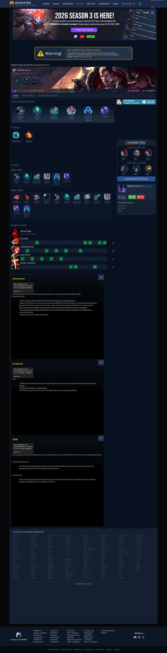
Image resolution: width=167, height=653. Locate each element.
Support (109, 649)
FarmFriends (55, 637)
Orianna (86, 553)
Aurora (15, 559)
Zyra (138, 572)
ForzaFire (54, 640)
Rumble (104, 539)
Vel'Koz (121, 568)
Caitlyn (15, 576)
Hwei (50, 537)
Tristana (122, 547)
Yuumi (139, 555)
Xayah (139, 541)
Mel (67, 568)
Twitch (121, 555)
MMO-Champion (73, 642)
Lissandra (69, 549)
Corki (32, 539)
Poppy (86, 559)
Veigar (121, 566)
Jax (49, 549)
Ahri (14, 537)
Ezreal (32, 555)
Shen (103, 555)
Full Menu (127, 3)
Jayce (50, 551)
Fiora (32, 559)
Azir (14, 562)
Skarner (104, 566)
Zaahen (139, 557)
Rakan (86, 568)
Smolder (104, 568)
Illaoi (50, 539)
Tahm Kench (123, 535)
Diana (32, 543)
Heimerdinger (53, 535)
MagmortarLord (41, 65)
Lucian (68, 553)
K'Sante (51, 557)
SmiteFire (54, 631)
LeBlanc (68, 541)
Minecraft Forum (73, 635)
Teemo (121, 543)
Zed (138, 562)
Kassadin (51, 568)
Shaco (103, 553)
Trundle (122, 549)
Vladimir (122, 578)
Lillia (67, 547)
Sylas (103, 576)
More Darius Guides (48, 95)
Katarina (51, 570)
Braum (15, 572)
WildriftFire (38, 640)
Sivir (102, 563)
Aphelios (16, 553)
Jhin (49, 553)
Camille (15, 578)
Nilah (85, 545)
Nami (85, 535)
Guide (15, 95)
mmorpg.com (89, 631)
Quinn (86, 566)
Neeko (86, 541)
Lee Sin (68, 543)
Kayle (50, 572)
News (115, 3)
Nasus (86, 537)
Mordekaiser (70, 574)
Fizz (31, 562)
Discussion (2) (28, 95)
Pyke (85, 562)
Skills (119, 211)
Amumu (15, 547)
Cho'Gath (33, 537)
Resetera (53, 635)
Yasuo (139, 547)
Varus (121, 562)
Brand (15, 570)
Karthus (51, 566)
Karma (50, 563)
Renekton (87, 578)
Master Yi (69, 566)
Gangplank (34, 566)
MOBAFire (37, 631)
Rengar (103, 535)
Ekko (32, 549)
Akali (14, 539)
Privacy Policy (66, 649)
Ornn (85, 555)
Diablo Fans (88, 637)
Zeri (138, 563)
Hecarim (33, 578)
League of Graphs (40, 633)
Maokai (68, 563)
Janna (50, 545)
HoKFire (104, 633)
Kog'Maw (69, 539)
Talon (121, 539)
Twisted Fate (123, 553)
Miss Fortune (70, 572)
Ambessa (16, 545)
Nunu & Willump (89, 549)
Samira (103, 543)
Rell (85, 574)
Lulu (67, 555)
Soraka (103, 572)
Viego (121, 574)
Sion (102, 562)
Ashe (14, 555)
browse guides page (85, 57)
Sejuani (104, 545)
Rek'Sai (86, 572)
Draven (33, 547)
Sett (102, 551)
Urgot (121, 559)
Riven (103, 537)
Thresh (121, 545)
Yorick (139, 551)
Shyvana (104, 557)
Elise (32, 551)
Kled (67, 537)
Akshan (15, 541)
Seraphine (105, 549)
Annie (15, 551)
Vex (120, 570)
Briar (14, 574)
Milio (67, 570)
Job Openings (88, 649)
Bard (14, 563)
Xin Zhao (140, 545)
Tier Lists (91, 3)
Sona (103, 570)
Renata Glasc (88, 576)
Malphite (69, 559)
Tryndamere (123, 551)
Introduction (122, 206)
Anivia (15, 549)
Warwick (140, 537)
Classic (79, 3)
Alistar (15, 543)
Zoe (138, 570)
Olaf (85, 551)
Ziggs (139, 566)
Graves (33, 574)
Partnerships (99, 649)
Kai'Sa (50, 559)
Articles (117, 649)
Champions (67, 3)
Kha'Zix (50, 578)
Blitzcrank (16, 568)
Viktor (121, 576)
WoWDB (70, 637)
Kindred (68, 535)
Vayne (121, 563)
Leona (68, 545)
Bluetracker (88, 633)
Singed (103, 559)
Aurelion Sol (17, 557)
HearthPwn (88, 635)
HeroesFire (54, 642)
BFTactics (71, 631)
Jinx (49, 555)
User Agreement (54, 649)
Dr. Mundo (34, 545)
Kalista (50, 562)
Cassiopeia (34, 535)
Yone (138, 549)
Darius (32, 541)
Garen (32, 568)
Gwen (32, 576)
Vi (119, 572)
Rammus (87, 570)
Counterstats (38, 637)
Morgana (69, 576)
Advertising (77, 649)
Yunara (139, 553)
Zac (138, 559)
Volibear (140, 535)
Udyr (121, 557)
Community (104, 3)
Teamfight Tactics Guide (83, 584)
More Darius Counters (136, 179)
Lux (67, 557)
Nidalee (86, 543)
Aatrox (15, 535)
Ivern (50, 543)
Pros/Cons (121, 208)
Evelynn (33, 553)
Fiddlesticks (34, 557)
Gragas (33, 572)
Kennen (51, 576)
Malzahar (69, 562)
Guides (56, 3)
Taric (121, 541)
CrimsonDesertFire (108, 631)
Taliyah (121, 537)
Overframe (88, 640)
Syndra (103, 578)
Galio (32, 563)
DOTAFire (54, 633)
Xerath (139, 543)
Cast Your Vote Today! (122, 197)
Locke (68, 551)
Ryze (103, 541)
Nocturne (87, 547)
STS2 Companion (90, 642)
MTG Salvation (73, 633)
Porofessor (38, 635)
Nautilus (87, 539)
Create (46, 3)
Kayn (50, 574)
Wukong (139, 539)
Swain (103, 574)
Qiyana (86, 563)
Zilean (139, 568)
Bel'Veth (16, 566)
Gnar (32, 570)
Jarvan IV (51, 547)
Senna (103, 547)
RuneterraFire (39, 642)
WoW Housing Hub (74, 640)
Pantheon (87, 557)
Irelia (50, 541)
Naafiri (68, 578)
